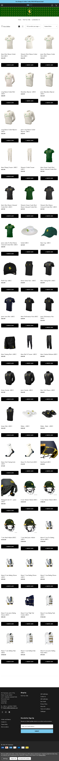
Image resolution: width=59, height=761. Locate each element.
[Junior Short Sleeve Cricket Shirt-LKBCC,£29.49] (49, 42)
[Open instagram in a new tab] (6, 712)
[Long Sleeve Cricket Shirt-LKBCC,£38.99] (10, 79)
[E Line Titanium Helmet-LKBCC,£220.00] (29, 487)
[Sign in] (52, 5)
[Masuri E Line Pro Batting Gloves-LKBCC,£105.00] (49, 525)
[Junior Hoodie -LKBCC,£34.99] (29, 378)
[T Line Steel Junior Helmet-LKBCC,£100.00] (29, 525)
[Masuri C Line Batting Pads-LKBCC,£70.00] (29, 638)
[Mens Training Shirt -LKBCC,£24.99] (49, 268)
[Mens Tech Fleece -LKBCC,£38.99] (49, 378)
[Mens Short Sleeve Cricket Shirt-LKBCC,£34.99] (10, 42)
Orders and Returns (6, 719)
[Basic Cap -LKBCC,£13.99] (49, 230)
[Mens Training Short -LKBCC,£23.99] (10, 342)
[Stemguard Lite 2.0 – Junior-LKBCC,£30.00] (10, 487)
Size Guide (43, 701)
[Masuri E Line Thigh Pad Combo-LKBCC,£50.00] (29, 600)
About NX (42, 706)
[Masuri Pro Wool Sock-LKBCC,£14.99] (29, 449)
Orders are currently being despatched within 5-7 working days (29, 1)
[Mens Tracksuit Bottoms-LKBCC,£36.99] (49, 342)
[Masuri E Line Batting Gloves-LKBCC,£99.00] (10, 563)
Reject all (13, 758)
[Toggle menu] (2, 5)
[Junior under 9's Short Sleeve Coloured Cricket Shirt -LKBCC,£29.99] (10, 230)
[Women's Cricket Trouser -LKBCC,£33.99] (29, 155)
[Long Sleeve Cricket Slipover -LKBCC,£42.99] (10, 117)
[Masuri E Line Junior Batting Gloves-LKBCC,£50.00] (10, 600)
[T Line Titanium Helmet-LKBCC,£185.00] (49, 487)
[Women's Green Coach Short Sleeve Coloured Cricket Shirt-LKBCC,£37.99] (29, 193)
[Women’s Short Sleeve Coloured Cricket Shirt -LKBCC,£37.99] (49, 193)
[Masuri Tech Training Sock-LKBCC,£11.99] (10, 449)
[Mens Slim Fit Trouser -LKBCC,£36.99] (29, 342)
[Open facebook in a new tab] (2, 712)
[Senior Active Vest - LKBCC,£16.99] (29, 268)
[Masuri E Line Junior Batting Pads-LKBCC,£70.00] (49, 638)
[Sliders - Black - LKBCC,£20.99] (49, 413)
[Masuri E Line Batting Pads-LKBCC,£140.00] (49, 600)
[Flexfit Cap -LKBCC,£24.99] (10, 268)
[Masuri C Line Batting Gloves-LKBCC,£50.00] (49, 563)
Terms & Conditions (45, 709)
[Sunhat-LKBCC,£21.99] (29, 230)
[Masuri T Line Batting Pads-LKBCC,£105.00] (10, 638)
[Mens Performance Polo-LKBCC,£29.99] (29, 304)
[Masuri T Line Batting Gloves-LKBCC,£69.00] (29, 563)
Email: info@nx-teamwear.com (10, 708)
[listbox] (50, 26)
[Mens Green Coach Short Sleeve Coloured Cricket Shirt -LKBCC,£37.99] (49, 155)
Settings (5, 758)
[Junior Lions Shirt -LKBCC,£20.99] (10, 304)
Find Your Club (24, 696)
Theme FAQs (4, 724)
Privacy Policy (43, 704)
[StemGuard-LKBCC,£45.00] (49, 449)
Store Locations (5, 727)
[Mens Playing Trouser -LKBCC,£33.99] (10, 155)
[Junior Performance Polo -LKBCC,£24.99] (49, 304)
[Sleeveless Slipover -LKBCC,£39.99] (29, 79)
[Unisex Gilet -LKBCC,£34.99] (10, 413)
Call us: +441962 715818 (9, 706)
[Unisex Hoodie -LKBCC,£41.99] (10, 378)
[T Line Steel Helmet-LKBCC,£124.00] (10, 525)
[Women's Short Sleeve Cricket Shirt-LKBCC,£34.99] (29, 42)
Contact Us (43, 696)
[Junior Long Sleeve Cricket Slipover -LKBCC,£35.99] (29, 117)
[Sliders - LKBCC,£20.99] (29, 413)
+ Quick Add (10, 65)
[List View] (22, 26)
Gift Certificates (44, 694)
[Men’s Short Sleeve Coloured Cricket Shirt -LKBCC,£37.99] (10, 193)
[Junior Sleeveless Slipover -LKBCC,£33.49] (49, 79)
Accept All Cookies (24, 758)
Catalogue (42, 711)
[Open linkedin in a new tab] (9, 712)
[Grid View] (19, 26)
